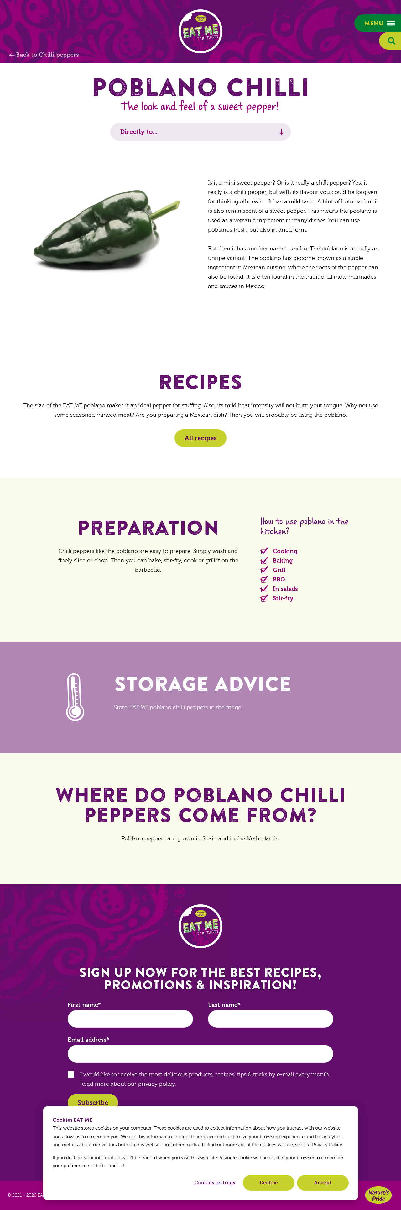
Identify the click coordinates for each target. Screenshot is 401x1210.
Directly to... (139, 132)
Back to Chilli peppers (47, 54)
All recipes (200, 438)
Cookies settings (214, 1183)
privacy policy (156, 1084)
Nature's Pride (378, 1195)
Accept (322, 1183)
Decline (269, 1183)
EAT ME (200, 31)
